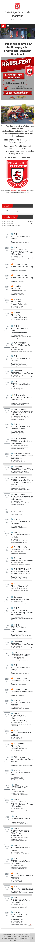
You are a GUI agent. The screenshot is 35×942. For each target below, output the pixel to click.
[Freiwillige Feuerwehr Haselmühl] (3, 26)
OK (20, 940)
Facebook (14, 190)
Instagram (23, 190)
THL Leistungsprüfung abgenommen (15, 211)
